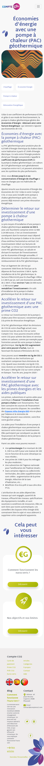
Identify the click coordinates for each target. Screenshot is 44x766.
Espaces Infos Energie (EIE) (17, 411)
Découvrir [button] (22, 584)
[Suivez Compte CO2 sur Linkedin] (34, 721)
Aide (25, 674)
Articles (26, 660)
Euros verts (11, 674)
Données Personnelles (19, 757)
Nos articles (11, 749)
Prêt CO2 (10, 670)
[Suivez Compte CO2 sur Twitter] (27, 721)
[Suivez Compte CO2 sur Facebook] (30, 735)
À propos (27, 667)
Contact (26, 670)
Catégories (27, 664)
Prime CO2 (11, 667)
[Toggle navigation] (38, 6)
